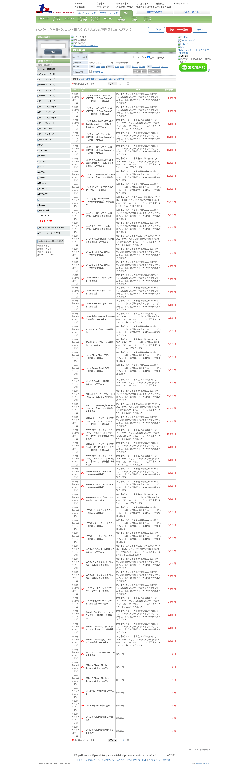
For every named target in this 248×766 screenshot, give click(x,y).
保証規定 (160, 3)
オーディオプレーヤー (95, 18)
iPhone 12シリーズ (47, 101)
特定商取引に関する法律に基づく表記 (153, 7)
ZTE (41, 199)
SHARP (42, 161)
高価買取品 (97, 72)
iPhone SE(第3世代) (47, 107)
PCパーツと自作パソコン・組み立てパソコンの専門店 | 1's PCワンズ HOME (112, 760)
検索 (53, 52)
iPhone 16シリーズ (47, 79)
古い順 (164, 66)
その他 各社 (44, 210)
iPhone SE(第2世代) (47, 118)
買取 (126, 13)
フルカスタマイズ (192, 12)
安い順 (135, 66)
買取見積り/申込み (124, 7)
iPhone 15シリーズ (47, 85)
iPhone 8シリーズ (46, 128)
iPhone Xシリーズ (46, 123)
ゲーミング (43, 18)
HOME (80, 3)
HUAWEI (43, 189)
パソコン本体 (134, 18)
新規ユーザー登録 (179, 29)
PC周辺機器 (121, 18)
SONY (42, 145)
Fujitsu (42, 205)
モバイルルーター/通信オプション (53, 227)
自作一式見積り (154, 12)
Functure (207, 763)
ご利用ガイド (142, 3)
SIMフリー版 (44, 215)
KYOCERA (43, 194)
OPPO (42, 172)
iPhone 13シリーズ (47, 96)
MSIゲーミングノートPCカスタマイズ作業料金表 (194, 51)
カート (200, 29)
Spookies (199, 763)
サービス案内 (122, 3)
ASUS (41, 167)
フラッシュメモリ (147, 18)
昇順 (98, 66)
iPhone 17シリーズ (47, 74)
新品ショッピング (87, 13)
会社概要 (81, 7)
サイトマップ (182, 3)
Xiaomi (42, 178)
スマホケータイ (56, 18)
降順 (103, 66)
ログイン (156, 29)
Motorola (42, 183)
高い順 (142, 66)
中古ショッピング (109, 13)
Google (42, 156)
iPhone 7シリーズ (46, 134)
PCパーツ (108, 18)
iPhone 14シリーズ (47, 90)
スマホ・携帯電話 (47, 69)
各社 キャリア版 (46, 221)
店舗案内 (101, 3)
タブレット (69, 18)
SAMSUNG (44, 150)
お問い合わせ (103, 7)
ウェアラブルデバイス (82, 18)
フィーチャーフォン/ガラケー (51, 233)
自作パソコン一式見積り (160, 760)
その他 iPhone (45, 139)
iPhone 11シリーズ (47, 112)
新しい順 (156, 66)
